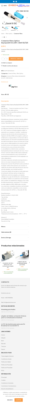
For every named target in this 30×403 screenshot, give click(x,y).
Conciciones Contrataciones (8, 386)
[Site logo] (18, 5)
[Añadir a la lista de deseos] (12, 251)
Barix (2, 340)
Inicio (2, 33)
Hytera (3, 335)
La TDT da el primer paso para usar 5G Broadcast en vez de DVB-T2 (13, 325)
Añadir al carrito (15, 58)
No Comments (10, 312)
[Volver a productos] (4, 37)
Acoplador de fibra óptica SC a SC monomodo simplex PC (7, 265)
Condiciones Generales (7, 383)
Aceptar (18, 400)
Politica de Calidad (6, 362)
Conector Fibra (18, 33)
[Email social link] (14, 1)
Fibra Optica (9, 33)
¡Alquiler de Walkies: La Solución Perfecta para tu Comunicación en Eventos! (13, 316)
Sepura (3, 349)
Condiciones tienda (6, 359)
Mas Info (10, 400)
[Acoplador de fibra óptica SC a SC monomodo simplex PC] (8, 255)
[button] (3, 17)
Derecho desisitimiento (7, 388)
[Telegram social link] (16, 1)
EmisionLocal (4, 82)
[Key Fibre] (13, 86)
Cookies (3, 380)
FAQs (2, 370)
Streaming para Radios (8, 309)
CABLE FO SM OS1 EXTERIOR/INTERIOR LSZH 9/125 (22, 263)
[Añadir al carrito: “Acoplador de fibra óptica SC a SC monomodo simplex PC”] (12, 254)
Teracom (3, 346)
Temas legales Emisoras (7, 356)
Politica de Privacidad (6, 364)
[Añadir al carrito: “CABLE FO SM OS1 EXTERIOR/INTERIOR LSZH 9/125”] (26, 254)
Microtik (3, 343)
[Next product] (6, 37)
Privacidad (4, 377)
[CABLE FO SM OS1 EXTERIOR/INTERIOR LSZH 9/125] (22, 254)
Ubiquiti (3, 338)
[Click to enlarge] (4, 22)
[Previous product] (2, 37)
